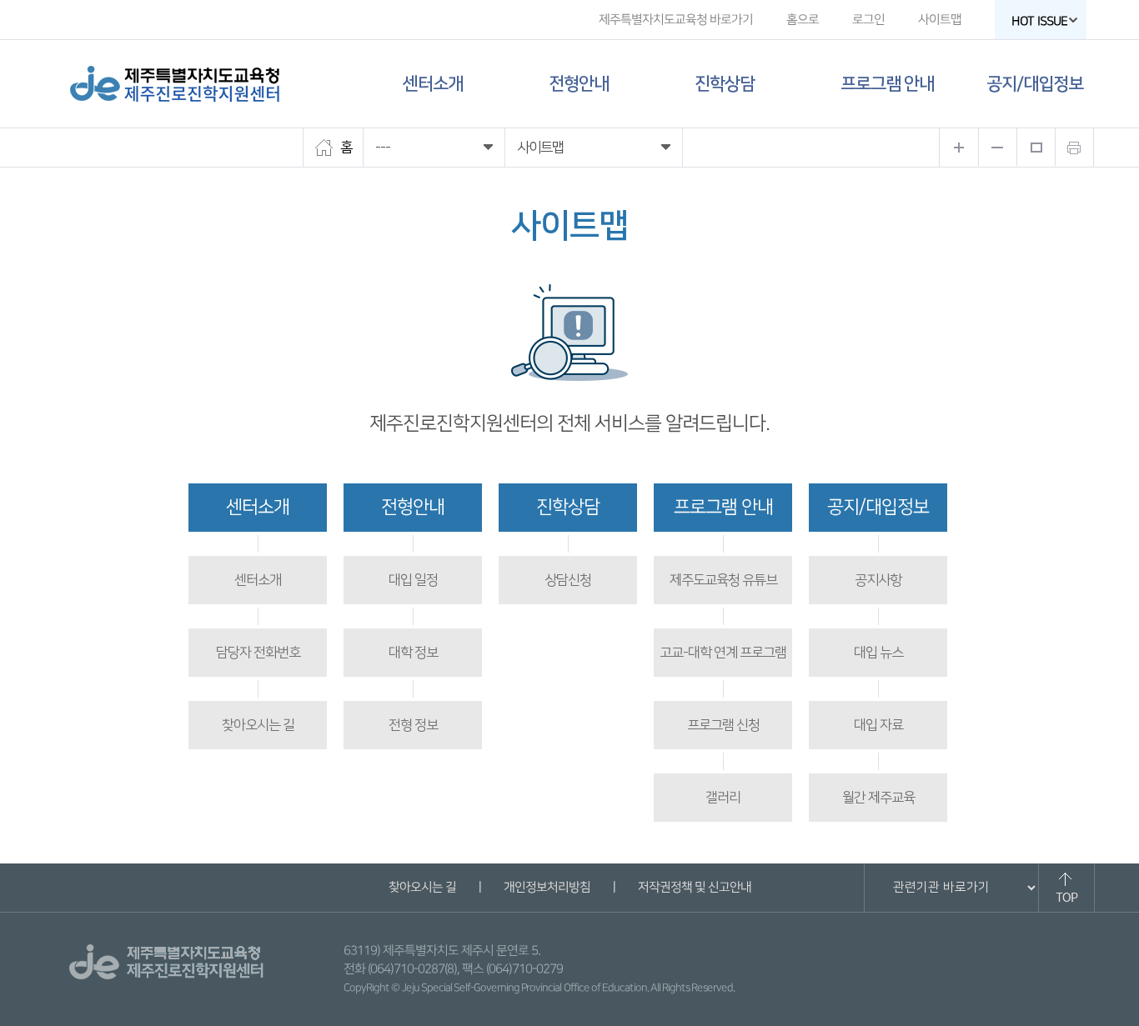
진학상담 (725, 83)
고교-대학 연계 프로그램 (723, 652)
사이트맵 (939, 20)
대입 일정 (413, 580)
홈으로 (802, 20)
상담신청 (567, 580)
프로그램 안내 (887, 83)
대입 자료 (878, 725)
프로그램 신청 (723, 725)
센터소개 (433, 83)
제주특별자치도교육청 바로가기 (676, 20)
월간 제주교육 (878, 797)
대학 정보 (413, 652)
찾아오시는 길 (258, 725)
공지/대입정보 (1034, 83)
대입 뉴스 (878, 652)
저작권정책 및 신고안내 (693, 887)
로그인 (868, 20)
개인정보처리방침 (546, 887)
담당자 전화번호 (258, 652)
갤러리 (722, 797)
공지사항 (878, 580)
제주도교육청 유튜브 (723, 580)
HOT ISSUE (1039, 21)
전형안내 (579, 83)
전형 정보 (413, 725)
